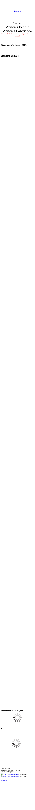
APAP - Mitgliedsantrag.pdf (11, 774)
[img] (17, 28)
